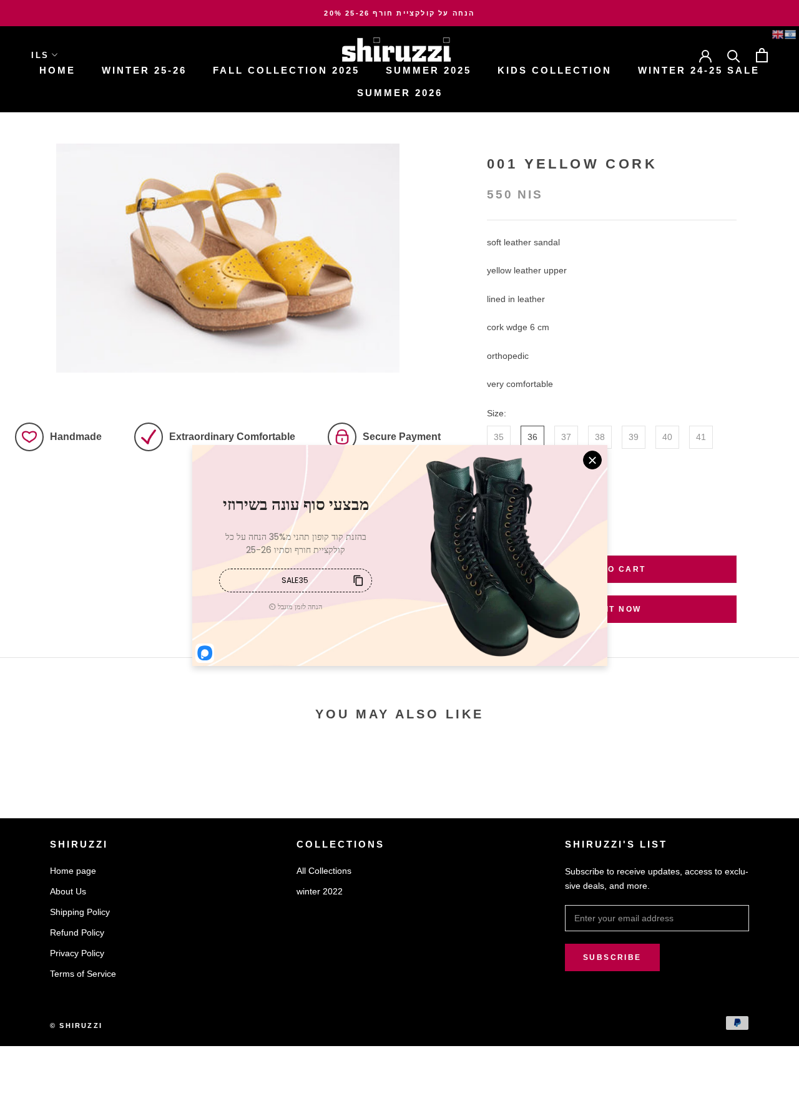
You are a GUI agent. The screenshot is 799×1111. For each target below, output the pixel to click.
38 (600, 437)
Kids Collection (555, 70)
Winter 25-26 (144, 70)
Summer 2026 (400, 92)
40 (667, 437)
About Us (68, 891)
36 (532, 437)
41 (701, 437)
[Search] (733, 55)
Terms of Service (83, 974)
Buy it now (612, 609)
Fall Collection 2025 (286, 70)
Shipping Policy (80, 912)
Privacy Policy (77, 953)
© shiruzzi (76, 1025)
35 (499, 437)
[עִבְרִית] (790, 34)
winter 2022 (320, 891)
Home (57, 70)
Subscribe (612, 957)
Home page (73, 871)
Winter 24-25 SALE (699, 70)
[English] (778, 34)
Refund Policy (77, 932)
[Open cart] (762, 55)
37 (566, 437)
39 (634, 437)
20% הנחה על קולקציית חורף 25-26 (399, 13)
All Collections (324, 871)
